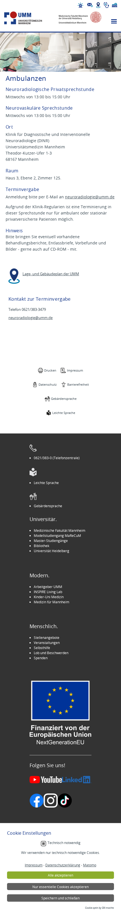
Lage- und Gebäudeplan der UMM (51, 274)
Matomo (89, 865)
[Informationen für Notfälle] (80, 5)
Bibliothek (41, 545)
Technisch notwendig (64, 843)
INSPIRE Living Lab (48, 591)
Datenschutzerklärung (62, 865)
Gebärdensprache (64, 398)
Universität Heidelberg (51, 550)
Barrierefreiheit (78, 384)
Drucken (50, 370)
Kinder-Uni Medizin (49, 597)
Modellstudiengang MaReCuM (57, 535)
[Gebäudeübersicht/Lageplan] (98, 5)
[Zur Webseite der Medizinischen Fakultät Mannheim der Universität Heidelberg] (77, 18)
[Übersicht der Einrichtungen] (114, 5)
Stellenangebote (46, 637)
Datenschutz (48, 384)
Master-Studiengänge (51, 540)
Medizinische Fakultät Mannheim (59, 530)
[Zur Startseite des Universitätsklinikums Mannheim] (28, 18)
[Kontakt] (90, 5)
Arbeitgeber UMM (48, 586)
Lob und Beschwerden (51, 652)
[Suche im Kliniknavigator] (106, 5)
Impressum (75, 370)
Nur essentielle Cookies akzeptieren (60, 886)
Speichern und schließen (60, 898)
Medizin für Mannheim (51, 602)
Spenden (41, 658)
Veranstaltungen (47, 642)
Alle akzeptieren (60, 875)
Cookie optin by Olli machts (99, 908)
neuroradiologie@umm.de (90, 196)
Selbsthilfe (42, 647)
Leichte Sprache (63, 413)
